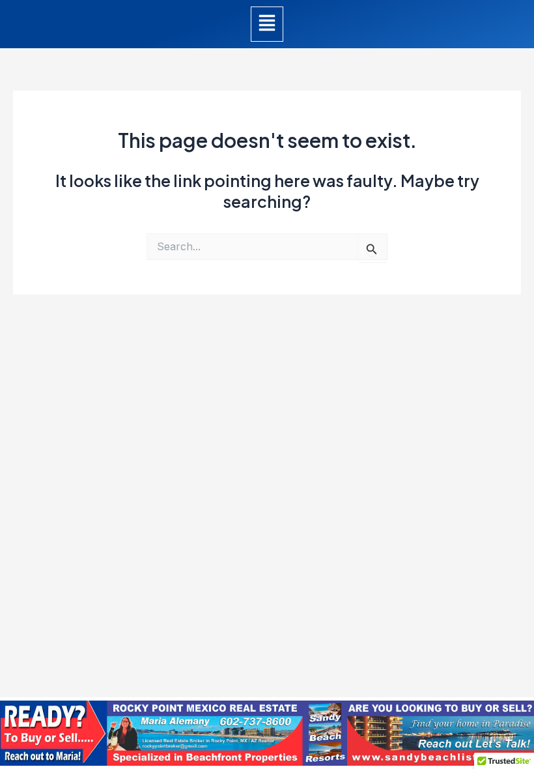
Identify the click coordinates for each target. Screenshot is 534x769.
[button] (267, 24)
